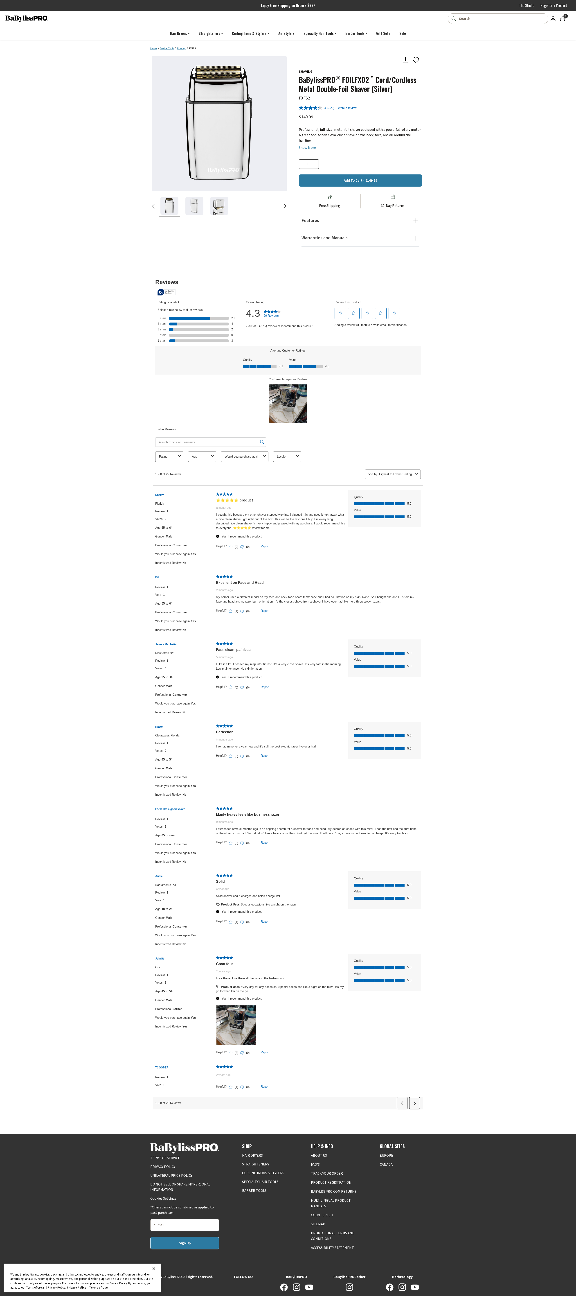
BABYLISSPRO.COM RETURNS (333, 1191)
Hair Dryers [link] (178, 33)
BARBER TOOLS (254, 1190)
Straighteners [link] (209, 33)
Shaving (181, 48)
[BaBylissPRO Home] (26, 18)
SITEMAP (318, 1224)
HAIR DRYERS (252, 1155)
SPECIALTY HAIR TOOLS (260, 1181)
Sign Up (185, 1243)
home (153, 48)
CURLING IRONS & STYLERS (263, 1173)
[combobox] (499, 18)
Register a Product (553, 5)
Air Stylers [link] (286, 33)
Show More (307, 147)
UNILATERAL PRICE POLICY (171, 1175)
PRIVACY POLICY (162, 1166)
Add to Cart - (360, 180)
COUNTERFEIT (322, 1215)
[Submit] (453, 19)
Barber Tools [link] (354, 33)
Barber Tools (167, 48)
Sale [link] (402, 33)
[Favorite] (415, 59)
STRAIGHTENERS (255, 1164)
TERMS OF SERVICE (165, 1158)
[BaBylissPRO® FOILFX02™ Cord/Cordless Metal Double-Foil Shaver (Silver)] (219, 123)
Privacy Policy (76, 1288)
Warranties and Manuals (325, 238)
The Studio (526, 5)
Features (310, 220)
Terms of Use (98, 1288)
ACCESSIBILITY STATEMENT (332, 1247)
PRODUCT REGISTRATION (331, 1182)
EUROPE (386, 1155)
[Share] (405, 60)
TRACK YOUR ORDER (327, 1173)
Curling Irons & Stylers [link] (249, 33)
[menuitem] (180, 33)
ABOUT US (319, 1155)
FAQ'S (315, 1164)
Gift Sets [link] (383, 33)
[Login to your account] (553, 18)
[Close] (154, 1268)
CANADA (386, 1164)
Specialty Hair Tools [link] (319, 33)
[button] (169, 206)
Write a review (347, 108)
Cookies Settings (163, 1198)
